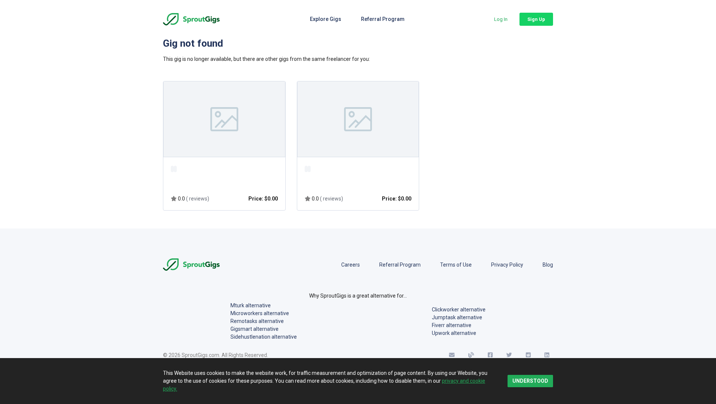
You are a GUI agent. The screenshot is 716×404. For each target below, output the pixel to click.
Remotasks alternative (257, 321)
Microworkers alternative (259, 313)
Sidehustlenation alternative (263, 337)
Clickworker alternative (459, 310)
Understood (530, 381)
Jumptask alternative (457, 317)
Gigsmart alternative (254, 329)
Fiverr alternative (451, 325)
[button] (500, 19)
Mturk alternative (250, 305)
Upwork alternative (454, 333)
